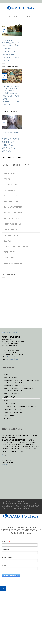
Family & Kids (10, 184)
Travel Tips (9, 257)
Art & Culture (8, 86)
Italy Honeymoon (12, 218)
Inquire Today (10, 378)
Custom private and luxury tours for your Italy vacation (21, 382)
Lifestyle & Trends (13, 224)
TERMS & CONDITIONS (13, 412)
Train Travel (10, 252)
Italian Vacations (7, 41)
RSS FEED (7, 419)
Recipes (7, 240)
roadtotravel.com (12, 359)
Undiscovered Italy (10, 46)
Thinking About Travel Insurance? (20, 406)
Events (6, 179)
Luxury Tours (10, 229)
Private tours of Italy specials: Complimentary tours (18, 390)
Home (6, 374)
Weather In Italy (12, 201)
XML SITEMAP (9, 415)
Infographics (10, 195)
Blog (4, 40)
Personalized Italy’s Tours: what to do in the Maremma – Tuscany (10, 54)
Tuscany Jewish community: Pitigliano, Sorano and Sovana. (10, 145)
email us (5, 464)
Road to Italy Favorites (10, 43)
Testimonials (10, 403)
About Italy (9, 397)
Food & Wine (9, 190)
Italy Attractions (12, 212)
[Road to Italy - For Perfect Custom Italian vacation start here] (20, 7)
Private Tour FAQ (12, 394)
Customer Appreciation (15, 386)
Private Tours (8, 90)
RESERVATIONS (12, 357)
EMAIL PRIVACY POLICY (13, 409)
